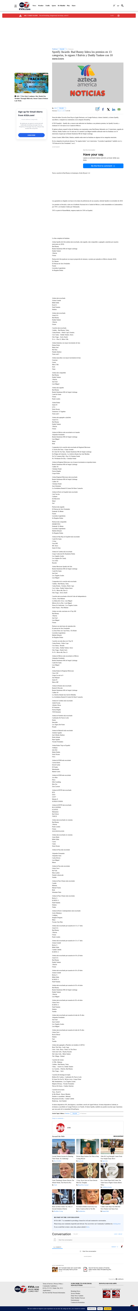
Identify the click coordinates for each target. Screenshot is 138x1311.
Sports (54, 5)
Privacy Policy (58, 1283)
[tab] (57, 1247)
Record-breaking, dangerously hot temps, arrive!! (53, 15)
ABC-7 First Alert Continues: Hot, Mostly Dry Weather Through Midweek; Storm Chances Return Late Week (31, 98)
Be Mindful (61, 5)
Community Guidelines (50, 1286)
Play (68, 5)
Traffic (47, 5)
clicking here (117, 1224)
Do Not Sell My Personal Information (54, 1292)
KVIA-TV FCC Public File (51, 1288)
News (34, 5)
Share (73, 5)
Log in (115, 1234)
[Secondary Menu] (17, 5)
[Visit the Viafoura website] (119, 1279)
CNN (55, 108)
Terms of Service (48, 1283)
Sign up (120, 1234)
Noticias (67, 1113)
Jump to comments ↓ (58, 1118)
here (88, 1227)
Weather (40, 5)
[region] (87, 1256)
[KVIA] (25, 5)
